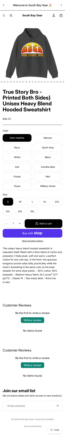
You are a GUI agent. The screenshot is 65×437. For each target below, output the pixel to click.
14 (17, 81)
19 (32, 81)
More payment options (32, 241)
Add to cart (45, 223)
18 (29, 81)
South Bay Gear (26, 419)
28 (60, 81)
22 (41, 81)
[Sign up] (57, 405)
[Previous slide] (3, 5)
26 (54, 81)
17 (26, 81)
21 (38, 81)
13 (14, 81)
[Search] (11, 15)
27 (57, 81)
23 (44, 81)
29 (63, 81)
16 (23, 81)
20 (35, 81)
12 (10, 81)
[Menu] (4, 15)
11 (7, 81)
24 (48, 81)
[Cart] (61, 15)
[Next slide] (61, 5)
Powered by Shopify (44, 419)
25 (51, 81)
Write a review (32, 320)
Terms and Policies (33, 426)
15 (20, 81)
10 (4, 81)
